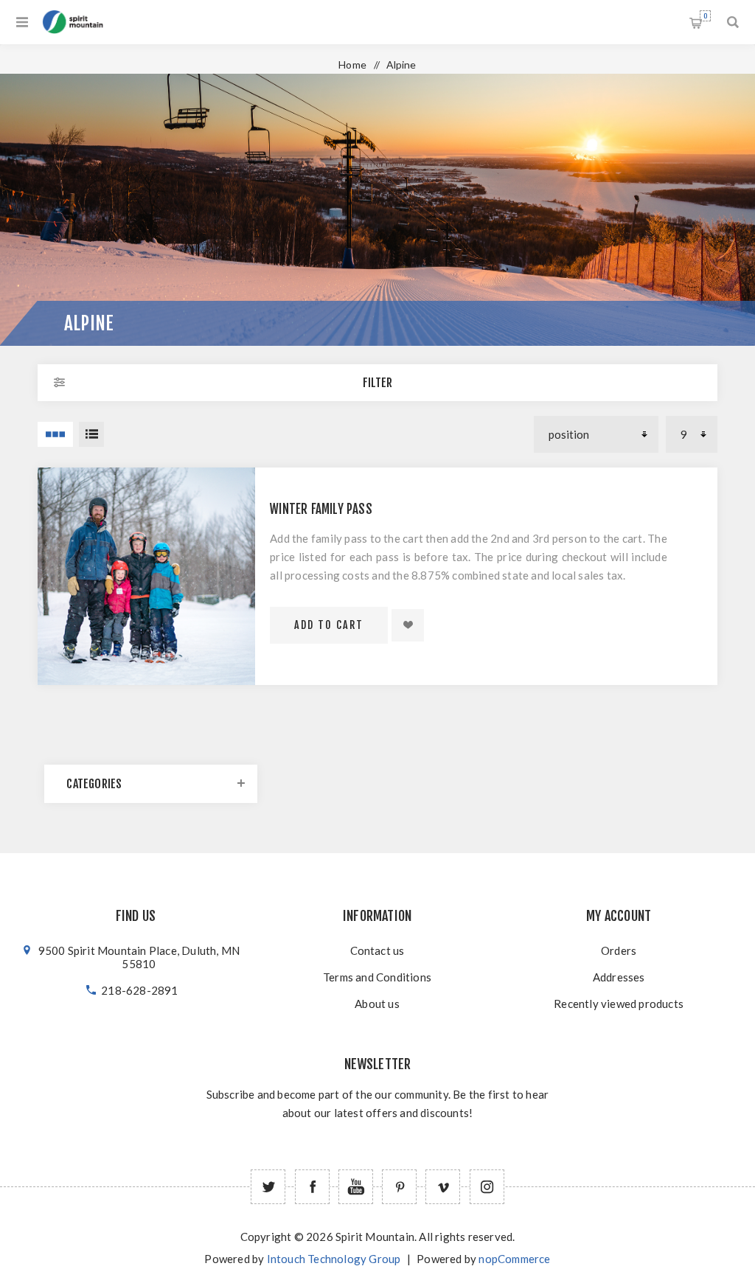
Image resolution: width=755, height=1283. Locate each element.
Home (352, 64)
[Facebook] (312, 1186)
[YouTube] (355, 1186)
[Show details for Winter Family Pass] (146, 576)
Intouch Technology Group (334, 1258)
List (91, 434)
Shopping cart (705, 16)
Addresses (619, 977)
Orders (618, 950)
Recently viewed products (618, 1003)
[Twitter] (268, 1186)
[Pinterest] (399, 1186)
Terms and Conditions (377, 977)
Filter (377, 382)
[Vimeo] (442, 1186)
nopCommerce (514, 1258)
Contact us (377, 950)
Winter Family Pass (321, 509)
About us (377, 1003)
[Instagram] (487, 1186)
